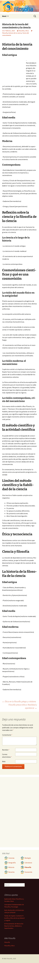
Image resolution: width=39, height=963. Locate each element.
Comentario (7, 735)
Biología (28, 858)
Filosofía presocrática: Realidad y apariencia (22, 706)
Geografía (12, 863)
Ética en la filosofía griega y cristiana (19, 701)
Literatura (28, 863)
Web (3, 761)
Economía (28, 872)
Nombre (5, 750)
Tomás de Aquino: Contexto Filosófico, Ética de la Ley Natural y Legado (14, 918)
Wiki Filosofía (8, 959)
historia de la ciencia (15, 33)
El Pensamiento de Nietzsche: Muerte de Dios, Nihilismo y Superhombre (14, 926)
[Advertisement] (14, 71)
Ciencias (11, 858)
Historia (11, 867)
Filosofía (28, 867)
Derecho (11, 872)
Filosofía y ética (24, 31)
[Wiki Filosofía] (19, 7)
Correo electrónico (7, 755)
